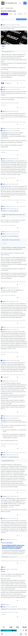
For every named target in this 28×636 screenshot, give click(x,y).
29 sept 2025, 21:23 (15, 496)
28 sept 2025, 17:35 (14, 24)
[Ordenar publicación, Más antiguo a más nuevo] (2, 19)
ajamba (3, 89)
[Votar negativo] (24, 83)
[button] (2, 634)
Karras (3, 518)
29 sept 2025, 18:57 (14, 454)
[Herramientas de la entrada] (26, 83)
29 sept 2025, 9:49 (14, 233)
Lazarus (4, 496)
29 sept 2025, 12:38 (14, 301)
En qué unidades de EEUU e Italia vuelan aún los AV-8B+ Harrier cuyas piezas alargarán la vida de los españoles (13, 547)
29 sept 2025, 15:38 (14, 360)
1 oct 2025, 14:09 (13, 569)
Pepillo (3, 24)
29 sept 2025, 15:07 (14, 329)
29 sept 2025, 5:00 (14, 130)
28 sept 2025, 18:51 (14, 89)
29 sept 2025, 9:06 (14, 184)
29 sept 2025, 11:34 (14, 287)
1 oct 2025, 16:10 (13, 606)
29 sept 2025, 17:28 (14, 380)
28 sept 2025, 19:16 (14, 111)
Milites (3, 569)
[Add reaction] (17, 83)
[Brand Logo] (2, 3)
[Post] (14, 37)
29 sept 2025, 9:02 (14, 158)
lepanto (4, 158)
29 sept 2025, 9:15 (14, 208)
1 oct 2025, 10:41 (13, 539)
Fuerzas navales (4, 14)
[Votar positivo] (20, 83)
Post (3, 46)
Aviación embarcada (13, 210)
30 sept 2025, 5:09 (14, 518)
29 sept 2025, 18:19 (14, 418)
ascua (3, 380)
